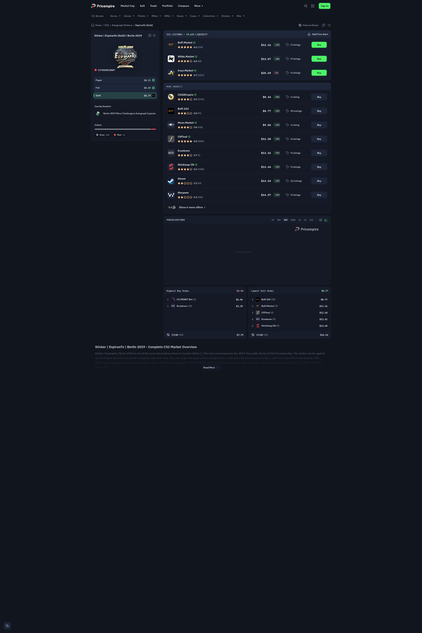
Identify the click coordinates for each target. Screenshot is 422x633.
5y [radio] (305, 219)
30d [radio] (279, 219)
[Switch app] (312, 5)
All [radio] (311, 219)
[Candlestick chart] (321, 220)
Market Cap (128, 5)
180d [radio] (293, 219)
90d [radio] (285, 219)
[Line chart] (326, 220)
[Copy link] (323, 25)
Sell (142, 5)
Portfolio (167, 5)
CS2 (107, 25)
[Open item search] (305, 5)
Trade (153, 5)
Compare (183, 5)
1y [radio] (300, 219)
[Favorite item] (154, 36)
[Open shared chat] (7, 626)
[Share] (329, 25)
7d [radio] (272, 219)
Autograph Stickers (122, 25)
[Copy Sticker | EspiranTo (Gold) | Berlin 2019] (150, 36)
